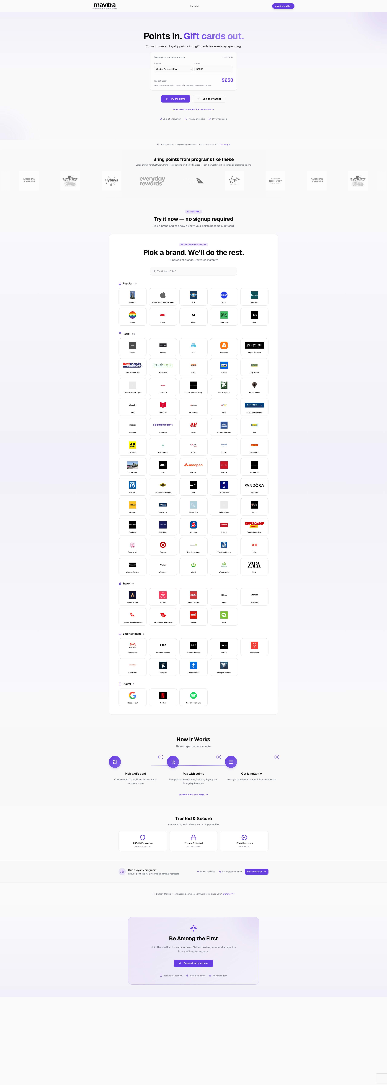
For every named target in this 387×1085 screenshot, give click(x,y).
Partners (194, 6)
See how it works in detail (192, 794)
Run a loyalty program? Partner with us (192, 109)
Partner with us (254, 871)
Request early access (196, 963)
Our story (224, 144)
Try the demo (178, 98)
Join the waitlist (283, 6)
